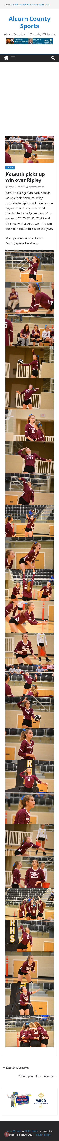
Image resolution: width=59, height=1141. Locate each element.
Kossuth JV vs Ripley (17, 1067)
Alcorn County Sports (29, 22)
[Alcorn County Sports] (6, 58)
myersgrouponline (36, 186)
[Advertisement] (29, 93)
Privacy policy (43, 1134)
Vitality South (31, 1131)
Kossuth (10, 167)
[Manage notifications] (6, 1134)
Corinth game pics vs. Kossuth (35, 1076)
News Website (14, 1131)
